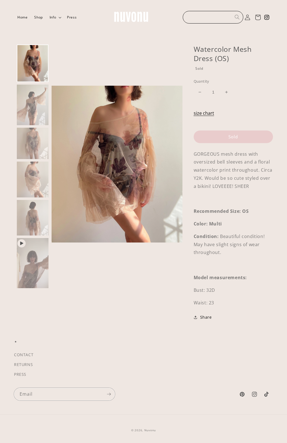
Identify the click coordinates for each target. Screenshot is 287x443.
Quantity (201, 81)
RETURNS (23, 364)
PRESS (20, 374)
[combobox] (213, 17)
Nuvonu (150, 430)
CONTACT (23, 354)
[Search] (237, 17)
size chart (204, 113)
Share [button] (206, 317)
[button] (55, 17)
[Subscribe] (109, 394)
